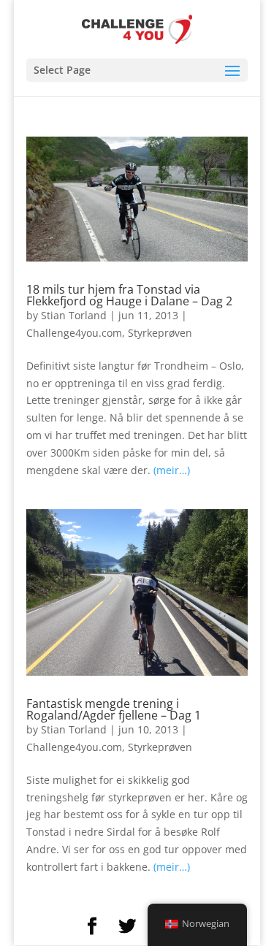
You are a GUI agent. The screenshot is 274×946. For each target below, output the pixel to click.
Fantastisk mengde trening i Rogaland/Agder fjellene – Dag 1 (113, 709)
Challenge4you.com (74, 333)
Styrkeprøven (160, 333)
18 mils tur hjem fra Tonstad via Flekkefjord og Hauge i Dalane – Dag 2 (129, 295)
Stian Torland (74, 315)
